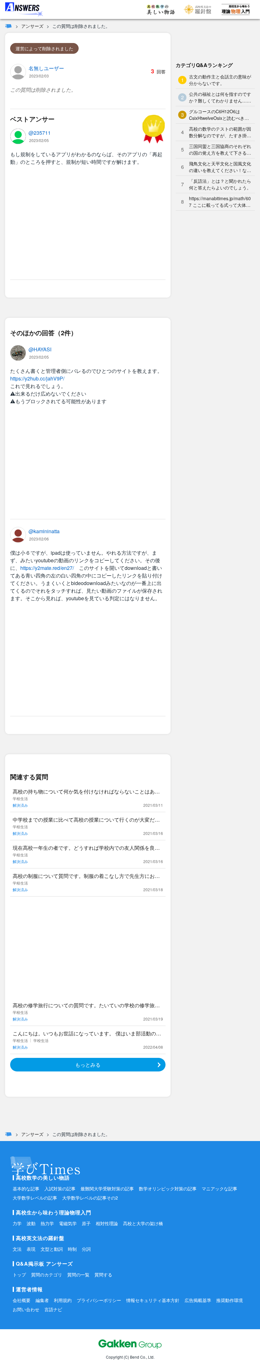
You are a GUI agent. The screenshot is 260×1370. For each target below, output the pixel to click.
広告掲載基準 (198, 1300)
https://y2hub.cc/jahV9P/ (37, 378)
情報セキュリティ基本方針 (152, 1300)
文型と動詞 (52, 1249)
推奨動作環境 (229, 1300)
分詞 (86, 1249)
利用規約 (63, 1300)
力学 (17, 1223)
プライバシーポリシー (99, 1300)
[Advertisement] (88, 224)
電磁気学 (68, 1223)
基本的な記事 (26, 1188)
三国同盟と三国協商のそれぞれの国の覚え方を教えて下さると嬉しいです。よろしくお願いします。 (220, 149)
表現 (31, 1249)
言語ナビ (53, 1309)
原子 (86, 1223)
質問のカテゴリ (46, 1274)
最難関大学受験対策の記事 (107, 1188)
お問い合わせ (26, 1309)
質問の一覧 (78, 1274)
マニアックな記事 (219, 1188)
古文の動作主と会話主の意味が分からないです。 (220, 79)
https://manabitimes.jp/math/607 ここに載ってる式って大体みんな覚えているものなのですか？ (220, 201)
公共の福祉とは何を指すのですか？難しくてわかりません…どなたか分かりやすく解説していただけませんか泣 (220, 97)
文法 (17, 1249)
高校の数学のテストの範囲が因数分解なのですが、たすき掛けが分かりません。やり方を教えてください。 (220, 132)
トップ (19, 1274)
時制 (72, 1249)
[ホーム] (8, 26)
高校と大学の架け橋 (143, 1223)
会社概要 (21, 1300)
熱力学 (47, 1223)
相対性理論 (107, 1223)
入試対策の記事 (59, 1188)
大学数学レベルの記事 (35, 1197)
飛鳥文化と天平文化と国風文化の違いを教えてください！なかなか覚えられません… (220, 167)
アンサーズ (32, 26)
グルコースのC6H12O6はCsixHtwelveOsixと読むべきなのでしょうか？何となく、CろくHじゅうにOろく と (219, 114)
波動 (31, 1223)
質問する (103, 1274)
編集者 (42, 1300)
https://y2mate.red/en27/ (47, 567)
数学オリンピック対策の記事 (168, 1188)
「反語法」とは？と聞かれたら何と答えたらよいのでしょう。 (220, 184)
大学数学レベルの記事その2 (90, 1197)
